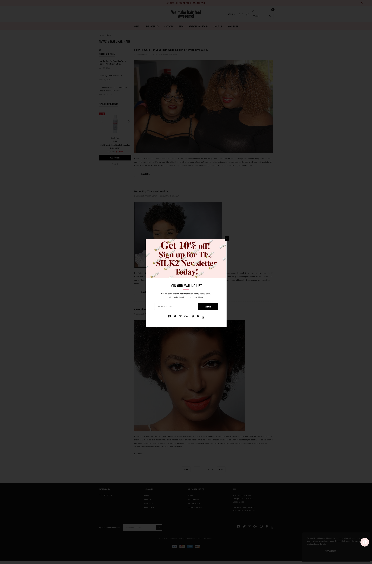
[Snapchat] (197, 316)
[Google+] (186, 316)
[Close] (227, 238)
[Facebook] (169, 316)
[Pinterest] (180, 316)
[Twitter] (175, 316)
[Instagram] (192, 316)
